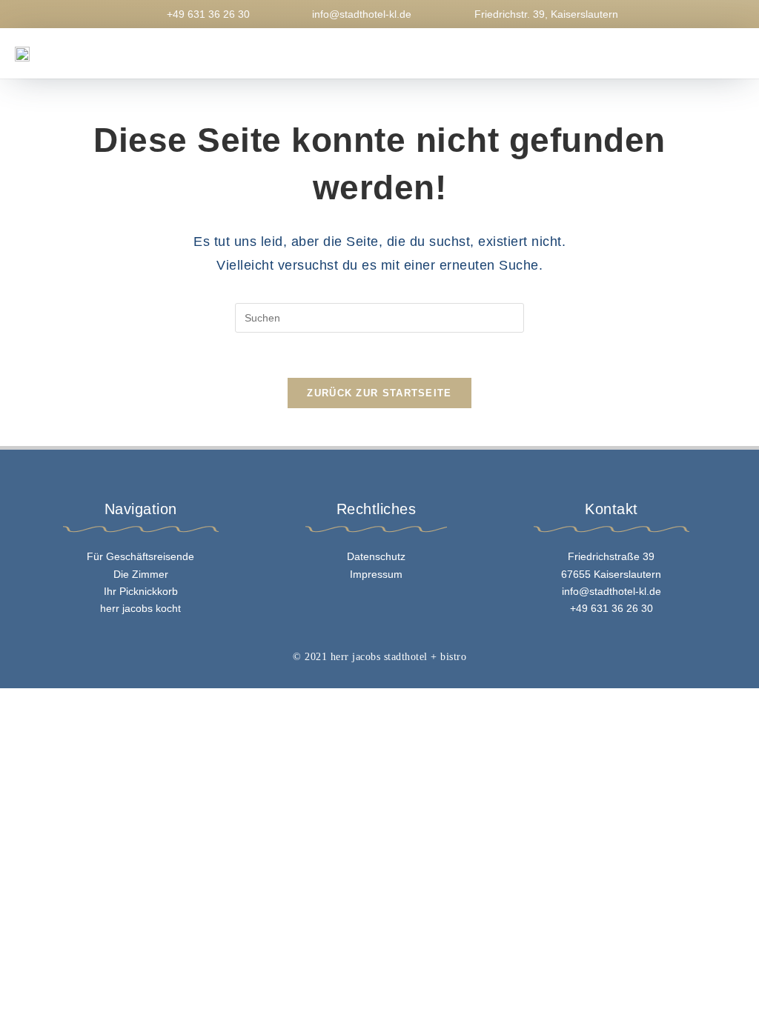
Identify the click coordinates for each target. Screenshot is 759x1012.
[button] (521, 53)
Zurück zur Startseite (379, 393)
